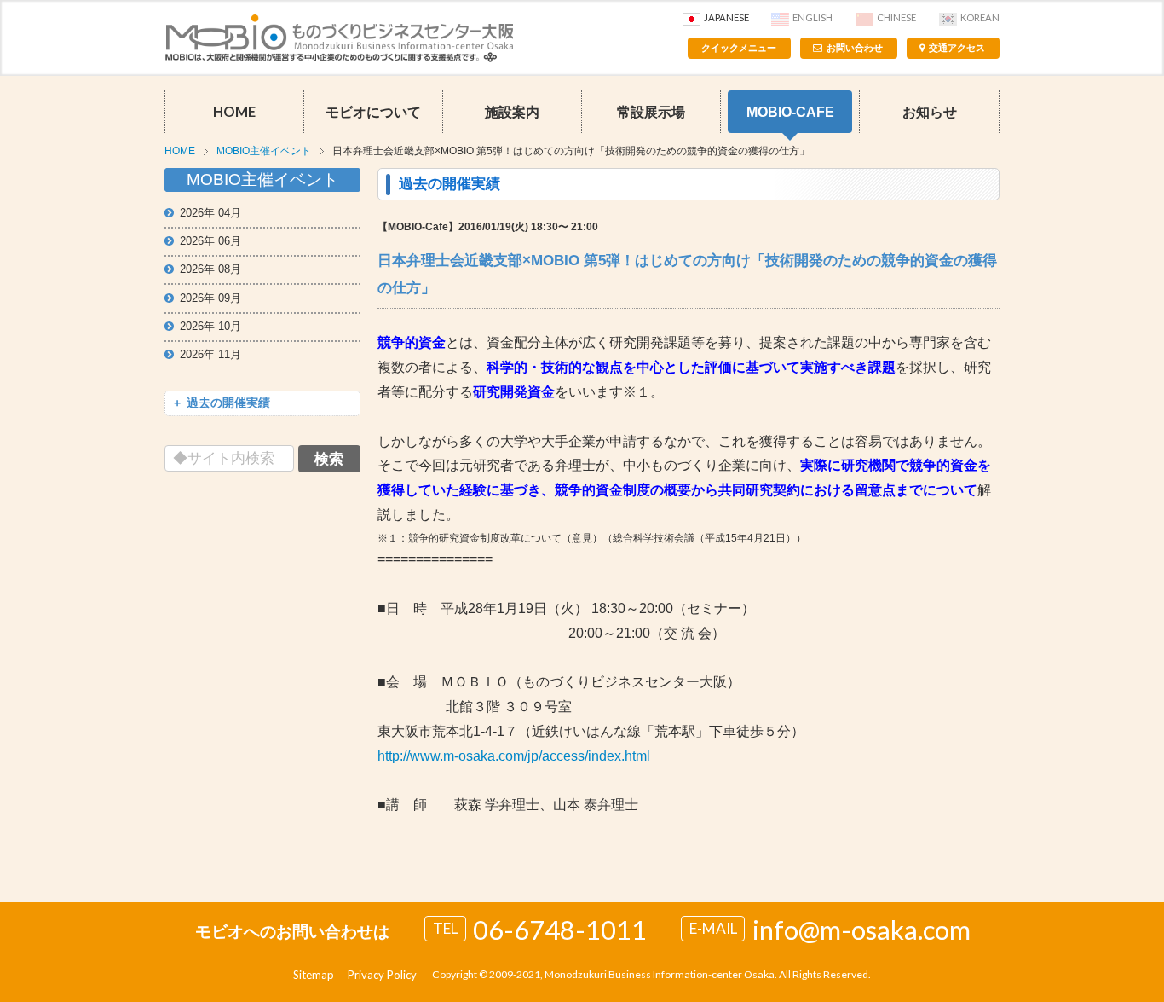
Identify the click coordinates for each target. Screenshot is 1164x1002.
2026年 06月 (210, 241)
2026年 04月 (210, 212)
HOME (234, 111)
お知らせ (929, 111)
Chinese (896, 17)
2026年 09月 (210, 298)
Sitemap (313, 975)
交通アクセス (957, 48)
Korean (980, 17)
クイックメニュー (738, 48)
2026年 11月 (210, 354)
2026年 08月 (210, 269)
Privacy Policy (382, 975)
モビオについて (373, 111)
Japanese (726, 17)
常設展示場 (651, 111)
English (812, 17)
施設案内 (512, 111)
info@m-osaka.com (861, 929)
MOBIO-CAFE (790, 111)
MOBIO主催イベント (263, 151)
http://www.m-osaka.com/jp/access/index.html (513, 756)
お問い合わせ (855, 48)
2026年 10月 (210, 326)
